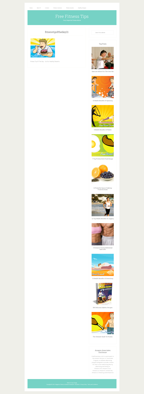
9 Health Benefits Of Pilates (103, 130)
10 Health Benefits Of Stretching (102, 278)
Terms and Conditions (93, 384)
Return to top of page (72, 382)
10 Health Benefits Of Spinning (103, 100)
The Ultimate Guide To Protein (102, 337)
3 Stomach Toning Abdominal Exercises (102, 248)
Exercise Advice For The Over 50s (103, 71)
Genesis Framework (69, 384)
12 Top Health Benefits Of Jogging (103, 218)
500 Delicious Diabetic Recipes (102, 307)
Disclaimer (77, 384)
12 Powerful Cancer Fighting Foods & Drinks (103, 188)
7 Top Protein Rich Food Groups (102, 159)
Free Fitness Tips (72, 16)
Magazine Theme (59, 384)
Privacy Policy (83, 384)
